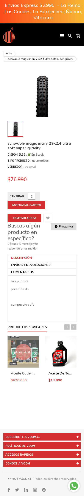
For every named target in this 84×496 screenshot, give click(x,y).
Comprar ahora (24, 218)
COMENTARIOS (22, 272)
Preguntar (65, 226)
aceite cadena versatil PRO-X (35, 373)
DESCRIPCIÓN (21, 258)
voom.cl (30, 167)
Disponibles (16, 154)
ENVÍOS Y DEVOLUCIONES (30, 265)
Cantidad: (17, 196)
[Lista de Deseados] (48, 218)
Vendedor (15, 167)
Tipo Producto (19, 161)
